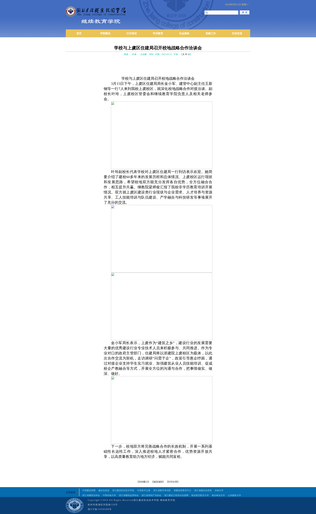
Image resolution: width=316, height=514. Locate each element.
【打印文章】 (172, 482)
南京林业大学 (218, 495)
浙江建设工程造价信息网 (176, 495)
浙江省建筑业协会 (91, 495)
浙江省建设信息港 (203, 490)
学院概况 (105, 33)
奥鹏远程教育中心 (182, 490)
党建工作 (211, 33)
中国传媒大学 (109, 495)
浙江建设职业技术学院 (123, 490)
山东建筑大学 (234, 495)
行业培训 (132, 33)
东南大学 (219, 490)
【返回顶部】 (158, 482)
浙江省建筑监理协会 (129, 495)
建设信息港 (103, 490)
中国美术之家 (143, 490)
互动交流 (237, 33)
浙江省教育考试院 (162, 490)
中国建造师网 (88, 490)
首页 (79, 33)
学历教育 (158, 33)
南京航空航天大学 (200, 495)
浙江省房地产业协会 (151, 495)
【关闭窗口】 (143, 482)
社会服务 (184, 33)
